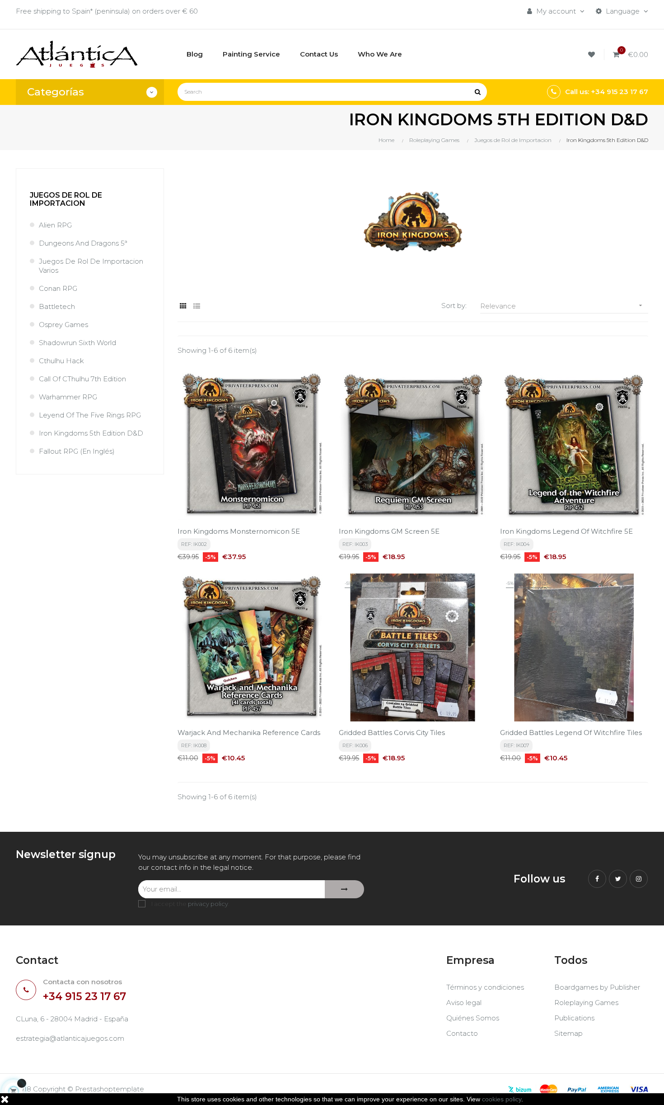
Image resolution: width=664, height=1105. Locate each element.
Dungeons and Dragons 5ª (83, 243)
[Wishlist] (592, 54)
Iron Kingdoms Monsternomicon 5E (239, 531)
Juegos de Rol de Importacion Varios (91, 266)
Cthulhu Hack (61, 360)
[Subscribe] (344, 889)
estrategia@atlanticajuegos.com (70, 1038)
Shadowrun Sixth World (77, 342)
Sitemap (568, 1033)
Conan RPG (58, 288)
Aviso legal (464, 1002)
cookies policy (501, 1099)
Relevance (562, 306)
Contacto (462, 1033)
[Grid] (183, 306)
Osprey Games (63, 324)
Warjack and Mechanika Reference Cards (249, 732)
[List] (196, 306)
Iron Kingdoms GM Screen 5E (389, 531)
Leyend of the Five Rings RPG (90, 415)
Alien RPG (55, 225)
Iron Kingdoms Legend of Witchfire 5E (566, 531)
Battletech (57, 306)
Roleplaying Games (586, 1002)
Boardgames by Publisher (597, 987)
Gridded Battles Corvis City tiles (392, 732)
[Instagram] (638, 878)
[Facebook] (597, 878)
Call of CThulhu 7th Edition (82, 379)
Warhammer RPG (68, 397)
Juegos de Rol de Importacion (66, 199)
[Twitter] (618, 878)
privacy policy (208, 903)
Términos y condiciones (485, 987)
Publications (574, 1018)
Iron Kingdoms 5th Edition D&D (91, 433)
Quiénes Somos (472, 1018)
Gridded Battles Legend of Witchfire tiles (571, 732)
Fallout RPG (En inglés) (77, 451)
